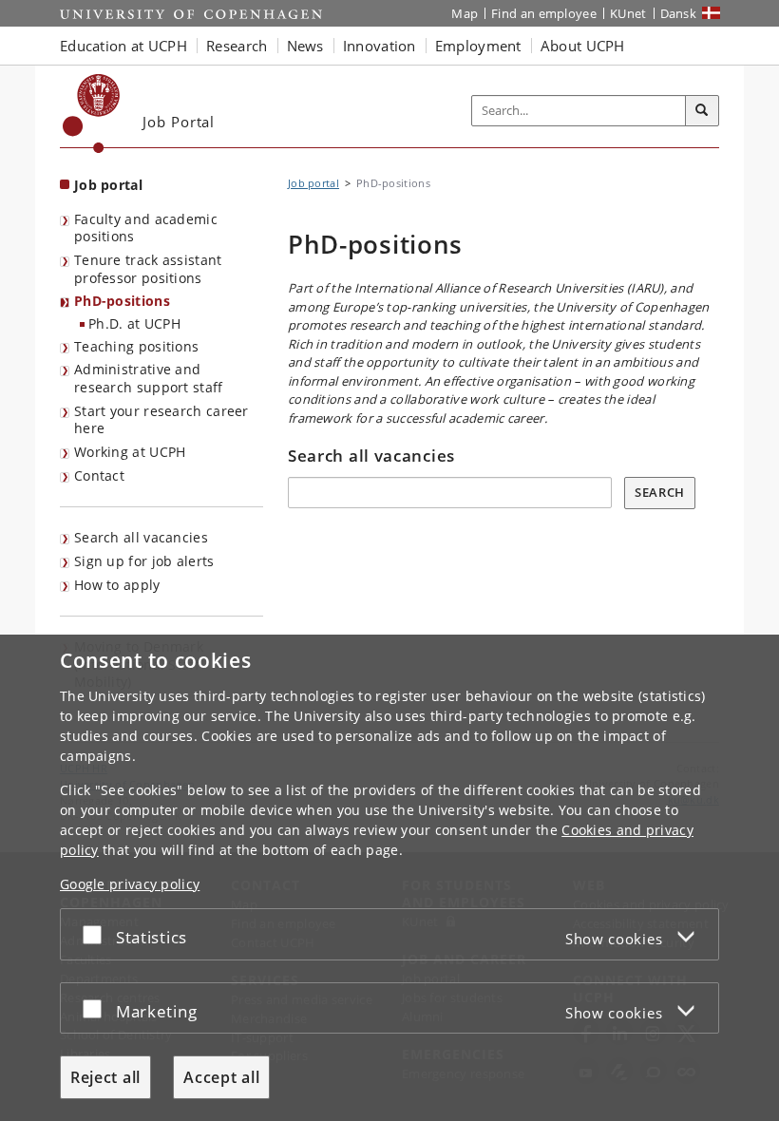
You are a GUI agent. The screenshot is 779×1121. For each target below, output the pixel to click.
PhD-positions (122, 301)
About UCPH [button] (583, 45)
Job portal (108, 185)
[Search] (702, 111)
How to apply (117, 585)
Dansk (678, 13)
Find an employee (544, 13)
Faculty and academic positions (146, 228)
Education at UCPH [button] (123, 45)
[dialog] (389, 878)
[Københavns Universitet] (92, 113)
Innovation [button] (379, 45)
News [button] (305, 45)
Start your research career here (161, 420)
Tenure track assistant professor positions (148, 269)
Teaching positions (136, 346)
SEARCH (660, 492)
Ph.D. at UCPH (134, 323)
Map (464, 13)
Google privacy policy (130, 884)
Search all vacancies (141, 537)
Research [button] (236, 45)
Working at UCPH (130, 452)
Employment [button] (478, 45)
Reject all (105, 1077)
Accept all (221, 1077)
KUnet (628, 13)
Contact (99, 475)
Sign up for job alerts (144, 561)
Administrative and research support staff (148, 378)
